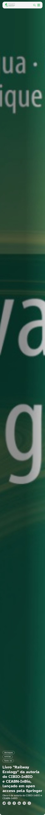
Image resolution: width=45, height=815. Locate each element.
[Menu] (38, 5)
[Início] (10, 4)
